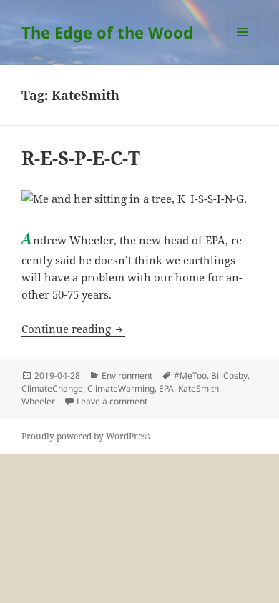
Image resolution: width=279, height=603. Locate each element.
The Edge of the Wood (107, 32)
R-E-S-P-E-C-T (80, 158)
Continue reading (73, 329)
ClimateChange (52, 388)
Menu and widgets (243, 46)
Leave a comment (112, 401)
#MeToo (190, 375)
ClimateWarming (121, 388)
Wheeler (38, 401)
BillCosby (229, 375)
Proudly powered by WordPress (85, 436)
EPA (166, 388)
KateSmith (198, 388)
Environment (127, 375)
